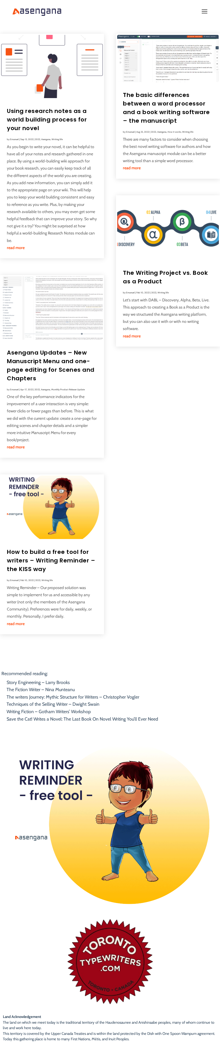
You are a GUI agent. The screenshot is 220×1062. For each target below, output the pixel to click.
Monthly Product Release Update (68, 389)
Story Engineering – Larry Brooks (38, 682)
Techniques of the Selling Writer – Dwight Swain (53, 704)
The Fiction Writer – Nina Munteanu (41, 689)
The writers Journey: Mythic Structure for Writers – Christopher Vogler (73, 697)
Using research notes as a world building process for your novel (47, 119)
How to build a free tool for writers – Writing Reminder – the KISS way (51, 560)
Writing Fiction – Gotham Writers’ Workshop (49, 711)
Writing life (57, 139)
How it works (174, 131)
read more (16, 247)
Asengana (45, 139)
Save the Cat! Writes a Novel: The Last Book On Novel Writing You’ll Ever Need (82, 719)
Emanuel (14, 139)
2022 (37, 139)
